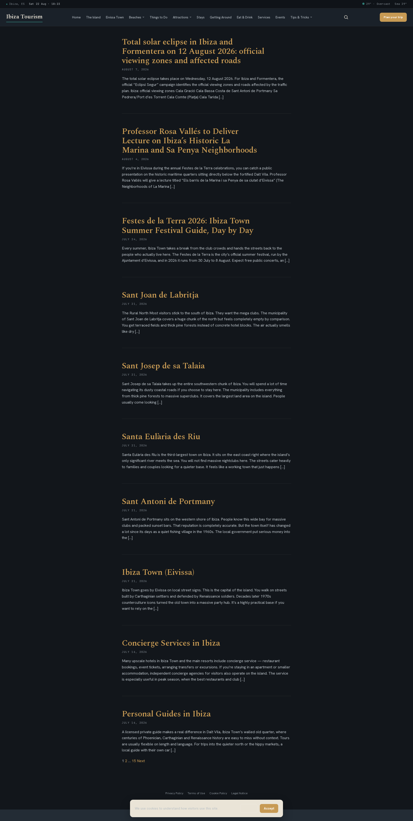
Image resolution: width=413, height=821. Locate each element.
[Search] (346, 17)
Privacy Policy (174, 793)
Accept (269, 808)
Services (264, 17)
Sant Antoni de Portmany (168, 501)
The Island (93, 17)
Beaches (135, 17)
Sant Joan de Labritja (160, 295)
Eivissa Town (115, 17)
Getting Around (221, 17)
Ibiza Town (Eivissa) (158, 572)
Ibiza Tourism (24, 16)
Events (280, 17)
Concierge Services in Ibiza (171, 643)
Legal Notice (239, 793)
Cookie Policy (218, 793)
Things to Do (159, 17)
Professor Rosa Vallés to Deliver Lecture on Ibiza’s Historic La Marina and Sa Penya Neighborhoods (189, 140)
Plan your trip (393, 17)
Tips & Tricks (299, 17)
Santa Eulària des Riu (161, 437)
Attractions (180, 17)
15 (134, 760)
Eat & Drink (245, 17)
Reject (248, 808)
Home (76, 17)
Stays (201, 17)
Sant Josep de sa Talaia (163, 366)
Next (141, 760)
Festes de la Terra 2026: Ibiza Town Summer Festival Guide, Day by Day (187, 226)
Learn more (227, 808)
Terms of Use (196, 793)
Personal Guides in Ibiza (166, 714)
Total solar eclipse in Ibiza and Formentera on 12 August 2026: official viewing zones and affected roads (193, 51)
